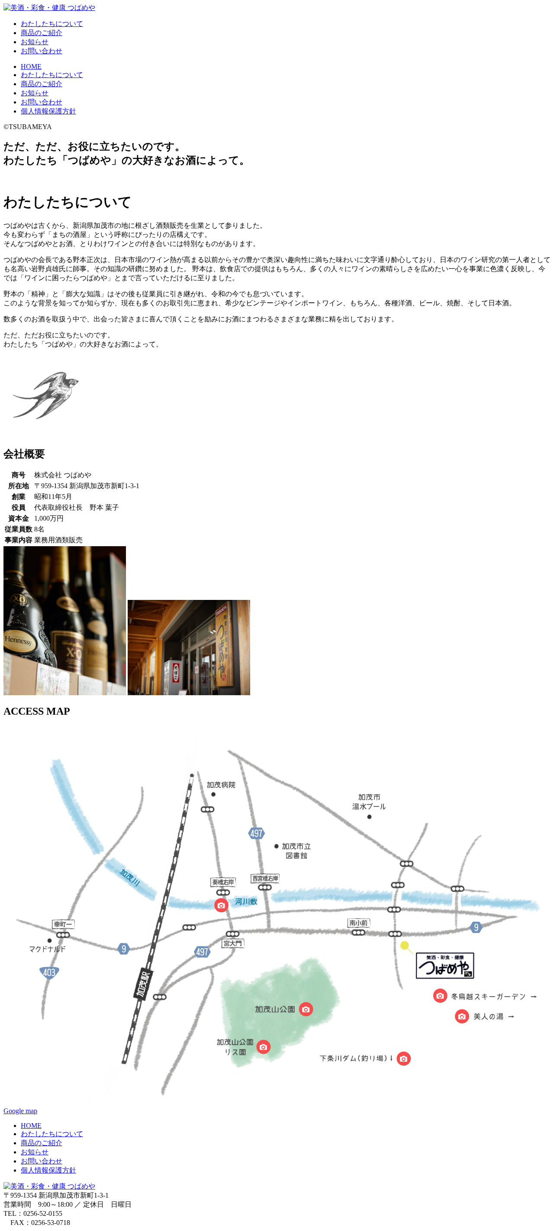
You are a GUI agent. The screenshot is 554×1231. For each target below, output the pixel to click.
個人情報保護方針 (48, 111)
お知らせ (34, 41)
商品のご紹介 (41, 32)
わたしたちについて (52, 23)
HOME (31, 66)
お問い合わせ (41, 51)
